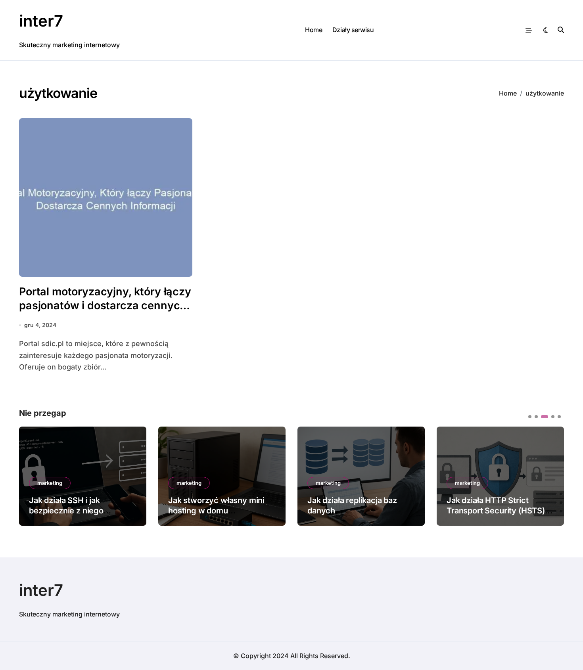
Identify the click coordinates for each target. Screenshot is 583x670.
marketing (49, 483)
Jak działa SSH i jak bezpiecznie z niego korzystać (66, 511)
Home (313, 30)
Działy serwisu (353, 30)
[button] (552, 475)
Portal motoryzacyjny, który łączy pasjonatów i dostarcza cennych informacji (105, 305)
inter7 (41, 21)
